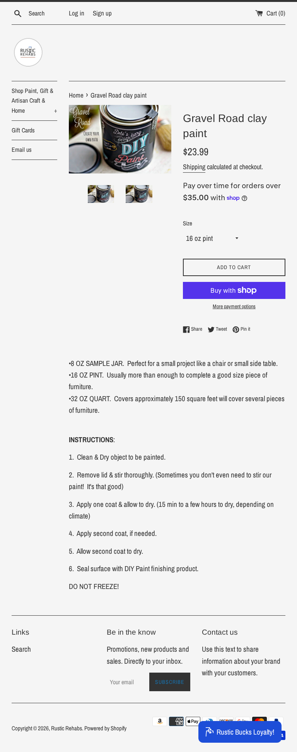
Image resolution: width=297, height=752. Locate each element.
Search (21, 649)
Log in (76, 13)
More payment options (234, 306)
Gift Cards (23, 130)
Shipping (194, 167)
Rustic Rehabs (66, 728)
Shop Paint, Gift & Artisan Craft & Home (34, 100)
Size (187, 223)
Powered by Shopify (105, 728)
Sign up (102, 13)
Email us (22, 149)
